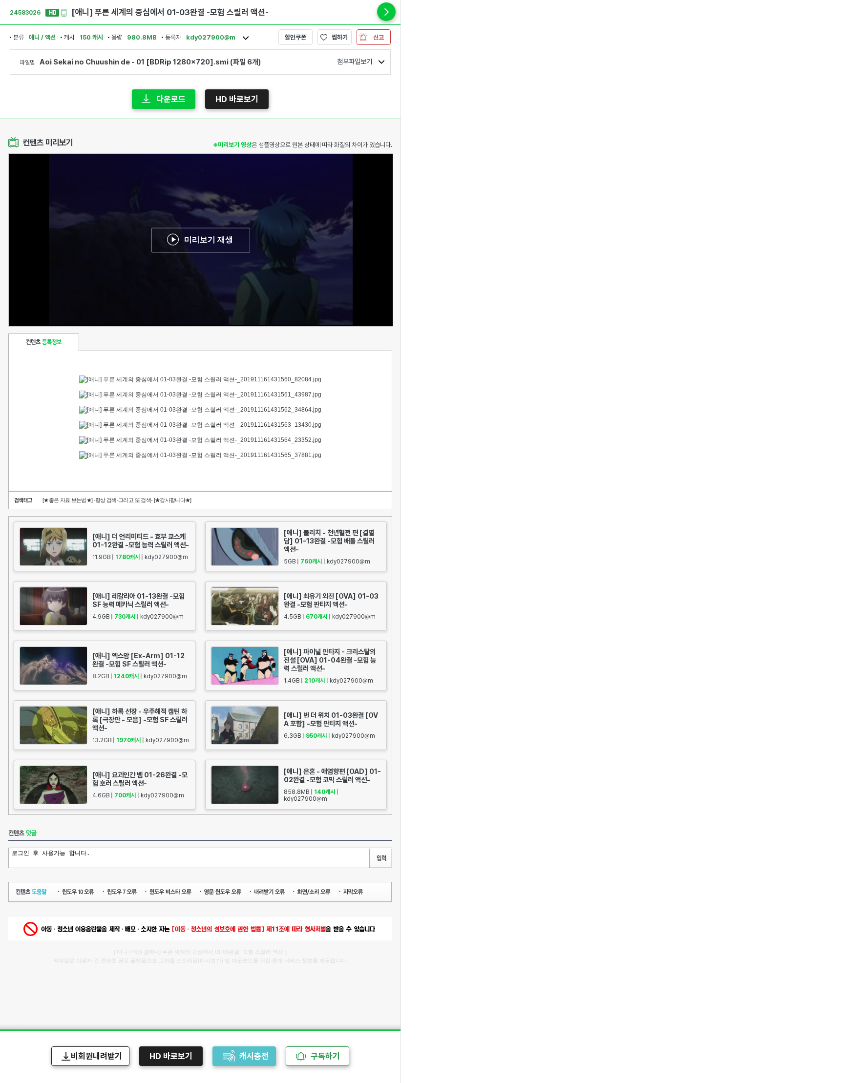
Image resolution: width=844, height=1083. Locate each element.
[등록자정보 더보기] (245, 38)
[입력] (380, 858)
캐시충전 (254, 1056)
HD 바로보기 (236, 99)
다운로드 (171, 99)
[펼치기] (386, 11)
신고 (378, 37)
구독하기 (325, 1056)
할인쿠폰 (295, 37)
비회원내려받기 (96, 1056)
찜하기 (340, 37)
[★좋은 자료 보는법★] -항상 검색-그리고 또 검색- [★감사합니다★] (116, 500)
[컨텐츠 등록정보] (43, 342)
